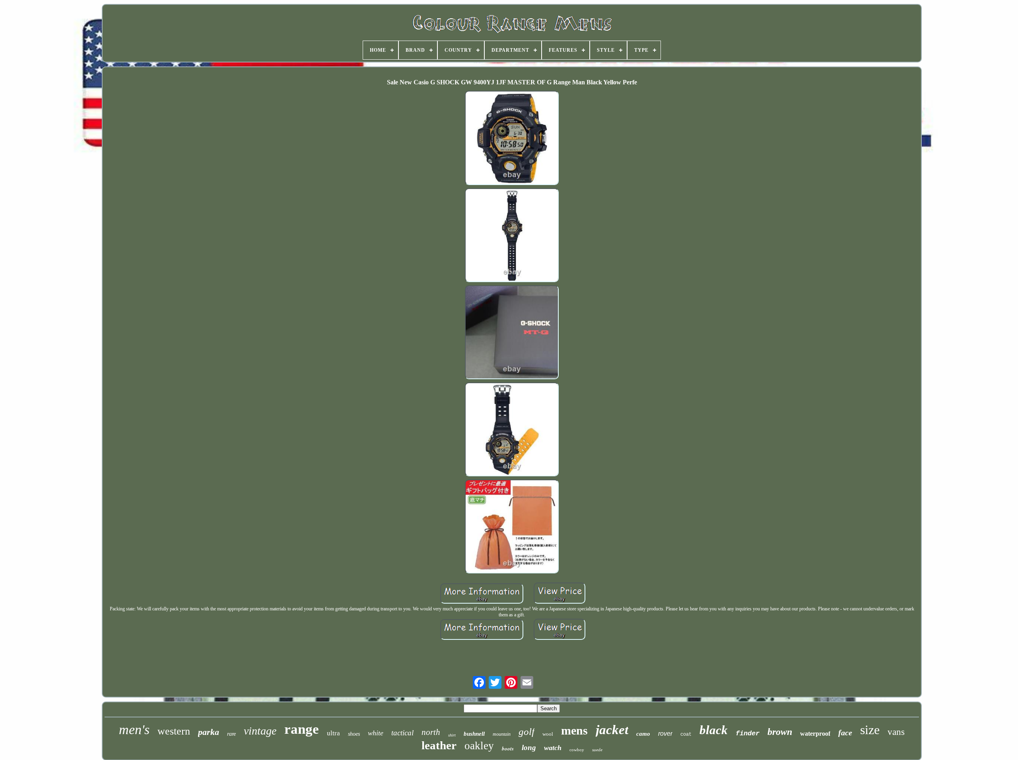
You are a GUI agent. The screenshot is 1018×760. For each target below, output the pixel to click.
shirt (452, 735)
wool (547, 734)
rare (231, 734)
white (375, 733)
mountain (502, 734)
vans (896, 732)
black (713, 730)
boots (508, 748)
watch (552, 748)
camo (643, 734)
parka (208, 732)
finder (748, 733)
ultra (333, 733)
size (870, 730)
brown (779, 732)
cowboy (576, 749)
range (301, 729)
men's (134, 729)
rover (665, 733)
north (431, 732)
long (529, 747)
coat (686, 734)
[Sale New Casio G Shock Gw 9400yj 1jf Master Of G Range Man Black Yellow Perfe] (511, 138)
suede (597, 749)
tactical (402, 733)
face (845, 732)
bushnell (474, 734)
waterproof (815, 733)
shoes (354, 734)
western (173, 731)
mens (574, 730)
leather (439, 745)
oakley (479, 746)
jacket (612, 730)
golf (526, 731)
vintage (260, 731)
